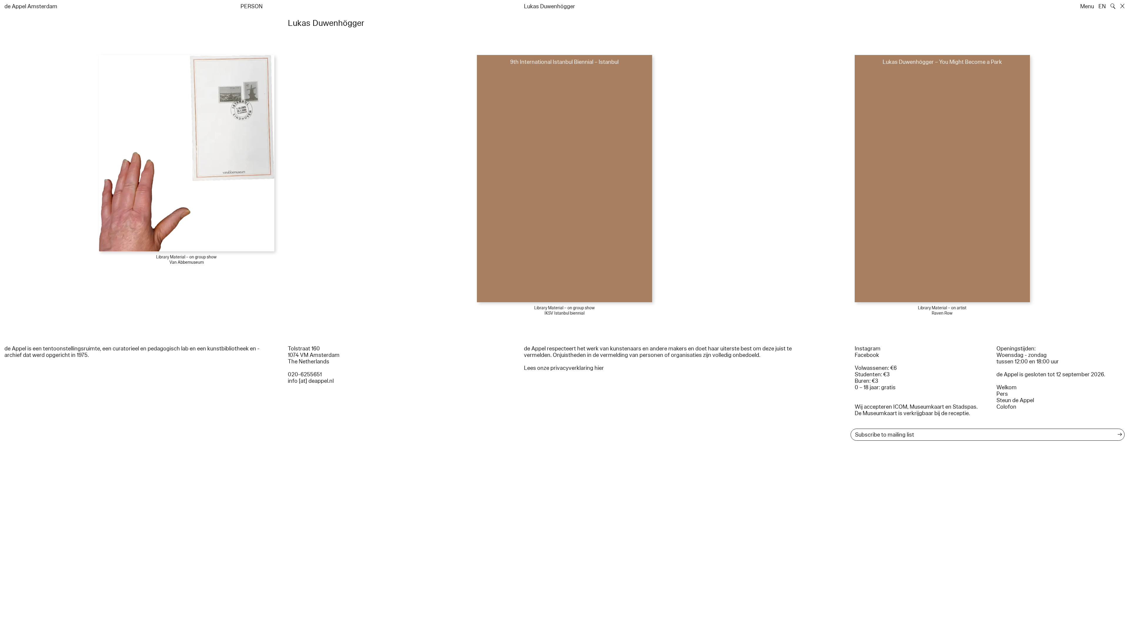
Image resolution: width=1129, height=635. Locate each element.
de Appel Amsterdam (30, 6)
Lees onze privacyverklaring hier (564, 368)
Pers (1002, 394)
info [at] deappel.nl (311, 381)
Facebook (867, 355)
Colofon (1006, 407)
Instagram (868, 348)
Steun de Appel (1015, 400)
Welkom (1006, 387)
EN (1102, 6)
